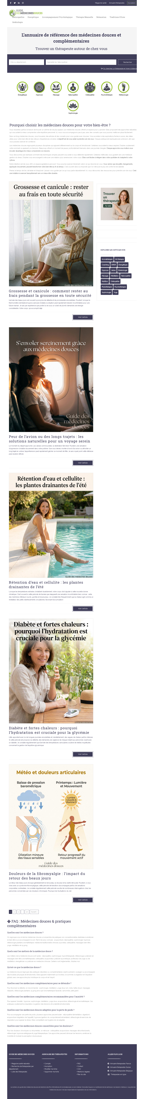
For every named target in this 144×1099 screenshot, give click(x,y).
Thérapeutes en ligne (118, 1074)
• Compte (47, 1063)
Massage (105, 276)
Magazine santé (100, 3)
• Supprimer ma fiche (51, 1072)
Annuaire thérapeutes (116, 3)
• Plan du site (81, 1074)
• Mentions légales (83, 1072)
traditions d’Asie (117, 17)
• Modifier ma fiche (50, 1069)
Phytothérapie (107, 287)
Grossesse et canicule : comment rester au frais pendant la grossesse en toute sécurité (50, 293)
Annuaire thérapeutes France (120, 1063)
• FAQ (78, 1063)
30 (27, 912)
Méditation (114, 276)
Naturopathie (18, 17)
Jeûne (113, 270)
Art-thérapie (119, 259)
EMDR (113, 265)
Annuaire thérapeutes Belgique (121, 1071)
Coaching (105, 265)
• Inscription (48, 1066)
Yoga (115, 292)
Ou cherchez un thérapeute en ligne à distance (120, 68)
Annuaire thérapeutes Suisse (120, 1067)
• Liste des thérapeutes (19, 1072)
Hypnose (105, 270)
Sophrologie (106, 292)
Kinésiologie (122, 270)
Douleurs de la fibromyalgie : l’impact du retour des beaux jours (47, 875)
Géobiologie (17, 22)
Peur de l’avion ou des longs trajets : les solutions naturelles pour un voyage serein (49, 438)
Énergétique (123, 265)
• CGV (78, 1069)
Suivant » (34, 912)
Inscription (131, 3)
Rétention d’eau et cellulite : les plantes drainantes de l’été (46, 584)
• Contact (79, 1066)
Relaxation (101, 17)
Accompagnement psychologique (57, 17)
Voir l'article (83, 317)
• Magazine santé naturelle (20, 1063)
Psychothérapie (120, 287)
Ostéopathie (115, 281)
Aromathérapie (107, 259)
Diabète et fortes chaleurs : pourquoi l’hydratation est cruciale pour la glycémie (49, 730)
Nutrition (105, 281)
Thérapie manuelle (84, 17)
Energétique (33, 17)
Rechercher (127, 62)
